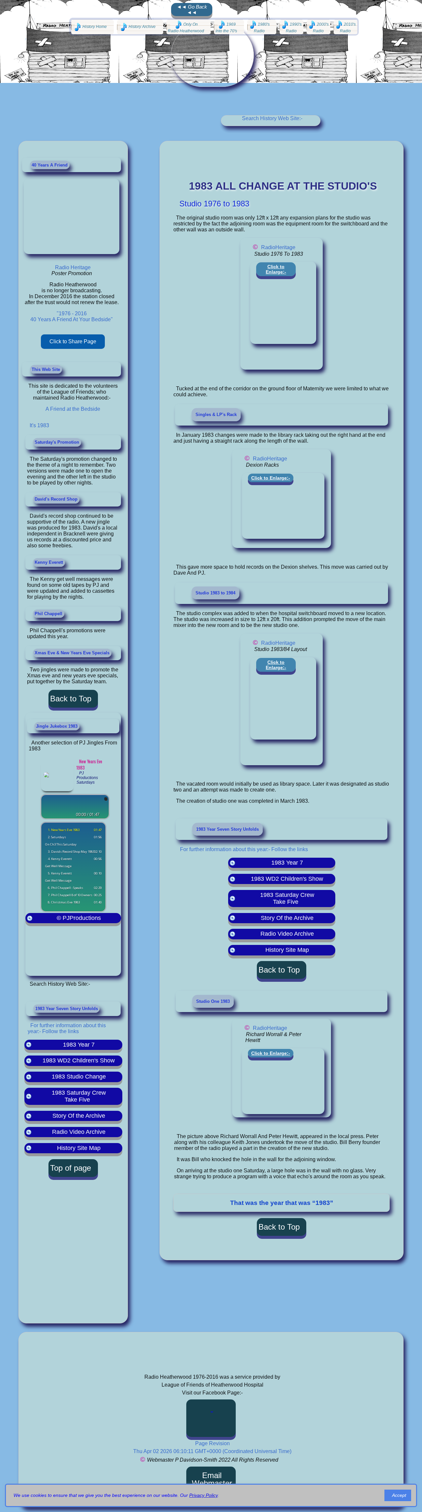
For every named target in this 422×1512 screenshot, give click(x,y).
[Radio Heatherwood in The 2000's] (318, 27)
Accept (399, 1495)
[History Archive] (140, 27)
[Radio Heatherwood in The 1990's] (291, 27)
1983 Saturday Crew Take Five (79, 1096)
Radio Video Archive (79, 1132)
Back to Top (70, 698)
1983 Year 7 (79, 1044)
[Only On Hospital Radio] (188, 27)
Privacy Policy (203, 1495)
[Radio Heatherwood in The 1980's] (261, 27)
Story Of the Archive (78, 1115)
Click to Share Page (72, 341)
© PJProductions (79, 918)
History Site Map (79, 1148)
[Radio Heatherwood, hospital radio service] (212, 1418)
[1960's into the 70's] (229, 27)
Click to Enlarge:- (276, 269)
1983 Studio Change (79, 1076)
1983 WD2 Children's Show (79, 1060)
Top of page (70, 1167)
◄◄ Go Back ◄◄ (192, 9)
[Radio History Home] (92, 27)
